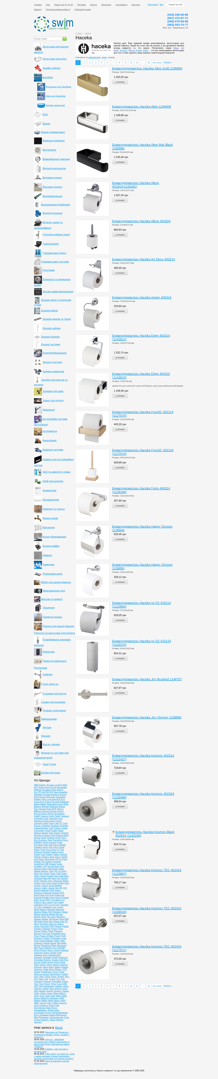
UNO (64, 984)
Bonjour (45, 811)
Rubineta (64, 950)
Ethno (46, 842)
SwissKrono (55, 974)
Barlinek (45, 806)
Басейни (48, 77)
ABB (36, 785)
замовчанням (94, 57)
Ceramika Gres (56, 818)
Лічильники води (52, 573)
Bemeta (42, 809)
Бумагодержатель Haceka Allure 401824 (141, 221)
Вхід (161, 5)
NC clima (51, 917)
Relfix (64, 943)
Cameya (44, 816)
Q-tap (63, 938)
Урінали (45, 736)
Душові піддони (50, 336)
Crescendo (39, 830)
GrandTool (38, 864)
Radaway (49, 941)
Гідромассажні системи (55, 261)
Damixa (37, 833)
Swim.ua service (41, 974)
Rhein (53, 945)
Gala (43, 854)
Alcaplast (47, 790)
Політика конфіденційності (58, 9)
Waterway (54, 998)
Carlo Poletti (54, 816)
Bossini (37, 814)
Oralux (60, 924)
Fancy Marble (59, 845)
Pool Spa (46, 933)
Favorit (44, 847)
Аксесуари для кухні (54, 59)
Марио (52, 1015)
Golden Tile (39, 861)
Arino (36, 797)
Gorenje (48, 861)
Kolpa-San (59, 895)
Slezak (56, 965)
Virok (36, 996)
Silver (36, 965)
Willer (36, 1003)
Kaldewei (44, 890)
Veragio (42, 991)
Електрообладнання (55, 353)
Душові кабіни (49, 310)
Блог (48, 5)
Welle (50, 1000)
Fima (42, 850)
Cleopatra (55, 826)
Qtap (36, 941)
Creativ (64, 828)
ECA (64, 838)
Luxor (53, 907)
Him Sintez (44, 873)
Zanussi (63, 1003)
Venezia (58, 988)
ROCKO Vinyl (50, 948)
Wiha (63, 1000)
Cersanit (38, 823)
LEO (46, 905)
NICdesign (54, 919)
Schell (55, 957)
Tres (36, 984)
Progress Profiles (42, 938)
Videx (36, 993)
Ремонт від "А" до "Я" (63, 5)
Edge (145, 50)
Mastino (37, 912)
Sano (45, 955)
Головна (38, 5)
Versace (57, 991)
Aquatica (55, 794)
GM (56, 859)
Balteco (37, 806)
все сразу (157, 62)
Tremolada (56, 981)
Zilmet (51, 1005)
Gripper (52, 864)
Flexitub (46, 852)
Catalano (65, 816)
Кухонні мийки (51, 546)
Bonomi (53, 811)
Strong (37, 972)
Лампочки (48, 564)
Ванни (46, 123)
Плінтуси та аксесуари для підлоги (54, 633)
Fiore (53, 850)
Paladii (65, 926)
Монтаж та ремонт (52, 599)
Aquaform (38, 794)
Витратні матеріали (54, 168)
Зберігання (106, 5)
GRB (46, 864)
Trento (65, 981)
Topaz (41, 979)
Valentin (58, 986)
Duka (66, 835)
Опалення (49, 607)
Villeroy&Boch (59, 993)
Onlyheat (44, 924)
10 (131, 62)
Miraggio (45, 914)
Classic (37, 826)
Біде (45, 114)
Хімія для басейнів (55, 96)
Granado (57, 861)
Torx (58, 979)
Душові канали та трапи (57, 319)
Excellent (38, 845)
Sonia (45, 967)
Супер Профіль (41, 1020)
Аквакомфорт (40, 1010)
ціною (104, 57)
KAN (51, 890)
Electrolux (57, 840)
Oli (66, 921)
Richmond (61, 945)
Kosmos (123, 50)
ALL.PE (37, 792)
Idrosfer (64, 878)
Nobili (40, 921)
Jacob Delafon (55, 885)
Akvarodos (62, 787)
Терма (52, 1020)
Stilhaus (58, 969)
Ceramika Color (41, 818)
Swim (61, 972)
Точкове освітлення (54, 710)
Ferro (55, 847)
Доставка (81, 5)
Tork (46, 979)
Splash (57, 967)
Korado (45, 897)
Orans (37, 926)
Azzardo (56, 802)
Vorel (52, 996)
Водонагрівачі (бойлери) (55, 204)
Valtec (66, 986)
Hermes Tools (47, 871)
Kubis (36, 900)
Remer (37, 945)
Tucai (59, 984)
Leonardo (64, 905)
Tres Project (44, 984)
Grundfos (38, 866)
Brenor (44, 814)
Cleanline (45, 826)
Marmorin (59, 909)
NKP (67, 919)
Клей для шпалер (53, 481)
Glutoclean (49, 859)
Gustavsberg (53, 866)
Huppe (43, 876)
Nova (51, 921)
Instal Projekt (58, 883)
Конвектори (49, 490)
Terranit (60, 976)
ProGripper (55, 938)
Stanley (64, 967)
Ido (58, 878)
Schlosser (63, 957)
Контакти (136, 5)
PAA (52, 926)
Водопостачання (52, 213)
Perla (60, 929)
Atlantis (42, 785)
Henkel (37, 871)
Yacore (43, 1003)
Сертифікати (121, 5)
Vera (36, 991)
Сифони (47, 674)
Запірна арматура (53, 371)
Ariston (42, 797)
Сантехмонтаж (56, 1017)
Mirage (37, 914)
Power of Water (47, 936)
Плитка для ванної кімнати (58, 626)
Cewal (45, 823)
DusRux (50, 838)
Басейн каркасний (55, 105)
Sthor (51, 969)
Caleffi (37, 816)
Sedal (43, 962)
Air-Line (52, 787)
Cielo (56, 823)
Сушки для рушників (53, 702)
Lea (55, 902)
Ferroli (61, 847)
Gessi (57, 857)
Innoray (37, 883)
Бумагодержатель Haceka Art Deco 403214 (143, 259)
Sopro (51, 967)
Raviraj (53, 943)
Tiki (35, 979)
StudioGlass (46, 972)
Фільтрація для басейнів (58, 86)
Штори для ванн (50, 772)
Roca (41, 948)
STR (65, 969)
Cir (61, 823)
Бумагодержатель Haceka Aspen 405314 (141, 297)
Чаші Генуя (49, 764)
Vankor (45, 988)
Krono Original (61, 897)
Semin (50, 962)
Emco (65, 840)
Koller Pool (44, 895)
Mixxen (59, 914)
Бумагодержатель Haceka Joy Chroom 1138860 (146, 717)
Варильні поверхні (54, 140)
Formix (60, 852)
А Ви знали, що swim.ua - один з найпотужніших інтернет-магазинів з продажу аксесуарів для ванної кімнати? (54, 1056)
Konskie (37, 897)
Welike (44, 1000)
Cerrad (58, 821)
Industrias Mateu (61, 881)
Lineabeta (46, 907)
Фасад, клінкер (51, 744)
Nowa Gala (59, 921)
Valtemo (37, 988)
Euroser (52, 842)
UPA (36, 986)
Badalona (64, 802)
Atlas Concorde (48, 799)
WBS (62, 998)
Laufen (50, 902)
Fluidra (53, 852)
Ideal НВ (47, 878)
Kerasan (56, 893)
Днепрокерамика (60, 1012)
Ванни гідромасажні (53, 132)
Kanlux (57, 890)
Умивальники (49, 719)
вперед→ (168, 62)
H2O (62, 866)
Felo (51, 847)
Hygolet (50, 876)
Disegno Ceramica (42, 835)
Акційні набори (51, 68)
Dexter (57, 833)
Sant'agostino (54, 955)
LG (35, 907)
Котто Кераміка (41, 1015)
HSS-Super (61, 873)
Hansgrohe (53, 869)
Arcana (63, 794)
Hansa (45, 869)
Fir (58, 850)
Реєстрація (153, 5)
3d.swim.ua (51, 785)
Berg (49, 809)
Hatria (61, 869)
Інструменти (50, 431)
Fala (51, 845)
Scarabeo (47, 957)
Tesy (67, 976)
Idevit (54, 878)
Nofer (45, 921)
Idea (56, 876)
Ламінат (47, 555)
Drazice (60, 835)
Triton (53, 984)
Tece (36, 976)
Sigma (57, 962)
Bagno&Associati (55, 804)
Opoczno (53, 924)
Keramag (47, 893)
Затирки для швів (53, 391)
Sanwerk (38, 957)
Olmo (36, 924)
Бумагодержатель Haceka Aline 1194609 (141, 106)
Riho (36, 948)
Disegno (64, 833)
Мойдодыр (61, 1015)
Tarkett (65, 974)
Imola (36, 881)
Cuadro (54, 830)
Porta (36, 936)
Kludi (36, 895)
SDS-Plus (63, 960)
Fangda (37, 847)
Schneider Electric (42, 960)
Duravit (37, 838)
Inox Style (46, 883)
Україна (59, 1020)
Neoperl (37, 919)
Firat (62, 850)
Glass (41, 859)
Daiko (61, 830)
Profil (63, 936)
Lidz (39, 907)
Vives (42, 996)
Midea (65, 912)
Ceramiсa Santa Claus (44, 821)
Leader (60, 902)
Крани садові (50, 518)
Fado (45, 845)
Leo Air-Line (53, 905)
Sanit (59, 953)
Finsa (48, 850)
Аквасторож (53, 1010)
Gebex (56, 854)
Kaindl (37, 890)
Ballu (66, 804)
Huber (36, 876)
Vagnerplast (49, 986)
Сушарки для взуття (54, 693)
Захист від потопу (53, 400)
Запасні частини (52, 362)
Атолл (48, 1012)
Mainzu (43, 909)
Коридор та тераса (54, 509)
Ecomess (42, 840)
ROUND (61, 948)
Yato (49, 1003)
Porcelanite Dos (58, 933)
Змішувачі (49, 409)
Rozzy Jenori (54, 950)
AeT (36, 787)
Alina (54, 790)
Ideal (61, 876)
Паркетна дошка (52, 617)
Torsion (52, 979)
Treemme (38, 981)
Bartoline (54, 806)
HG (55, 871)
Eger (50, 840)
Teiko (41, 976)
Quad (41, 941)
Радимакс (44, 1017)
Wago (58, 996)
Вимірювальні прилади (56, 159)
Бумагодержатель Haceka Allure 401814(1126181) (135, 184)
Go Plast (63, 859)
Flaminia (38, 852)
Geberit (49, 854)
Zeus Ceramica (41, 1005)
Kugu (42, 900)
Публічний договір (83, 9)
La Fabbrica (56, 900)
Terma (53, 976)
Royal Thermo (40, 950)
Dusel (43, 838)
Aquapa (46, 794)
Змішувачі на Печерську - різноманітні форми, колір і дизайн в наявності (52, 1034)
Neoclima (60, 917)
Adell (64, 785)
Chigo (51, 823)
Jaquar (51, 888)
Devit (51, 833)
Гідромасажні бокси (54, 253)
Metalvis (57, 912)
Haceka (88, 33)
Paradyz (38, 929)
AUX (58, 799)
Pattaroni (46, 929)
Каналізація (49, 440)
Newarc (45, 919)
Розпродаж (40, 668)
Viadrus (65, 991)
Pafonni (58, 926)
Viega (49, 993)
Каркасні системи (53, 449)
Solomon (64, 965)
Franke (37, 854)
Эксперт (38, 1022)
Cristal (47, 830)
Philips (44, 931)
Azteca (48, 802)
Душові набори (51, 328)
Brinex (51, 814)
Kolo (52, 895)
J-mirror (44, 885)
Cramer (57, 828)
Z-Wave (55, 1003)
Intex (66, 883)
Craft (51, 828)
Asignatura (60, 797)
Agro (47, 787)
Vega (51, 988)
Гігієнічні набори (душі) (56, 234)
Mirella (52, 914)
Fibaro (37, 850)
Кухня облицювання (54, 536)
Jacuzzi (37, 888)
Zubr (57, 1005)
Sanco (46, 953)
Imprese (43, 881)
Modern (37, 917)
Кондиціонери (51, 499)
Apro (56, 792)
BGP (54, 809)
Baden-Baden (40, 804)
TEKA (47, 976)
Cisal (65, 823)
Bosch (61, 811)
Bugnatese (60, 814)
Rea (59, 943)
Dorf (53, 835)
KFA (62, 893)
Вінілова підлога (52, 187)
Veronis (49, 991)
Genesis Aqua (47, 857)
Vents (65, 988)
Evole (59, 842)
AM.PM (45, 792)
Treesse (47, 981)
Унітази (47, 727)
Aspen (139, 50)
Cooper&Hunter (41, 828)
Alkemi (60, 790)
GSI (45, 866)
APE (51, 792)
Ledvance (38, 905)
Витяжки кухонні (52, 177)
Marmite (51, 909)
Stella (45, 969)
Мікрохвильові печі (54, 590)
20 (149, 62)
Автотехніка (39, 1008)
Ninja (62, 919)
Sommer (38, 967)
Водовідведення (52, 196)
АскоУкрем (39, 1012)
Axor (42, 802)
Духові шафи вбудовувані (58, 291)
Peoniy (54, 929)
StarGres (38, 969)
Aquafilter (63, 792)
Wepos (57, 1000)
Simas (43, 965)
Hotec (53, 873)
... (143, 62)
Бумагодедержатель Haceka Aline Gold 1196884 (147, 68)
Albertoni (38, 790)
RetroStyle (45, 945)
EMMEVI (38, 842)
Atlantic (37, 799)
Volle (47, 996)
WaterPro (45, 998)
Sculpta (55, 960)
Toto (63, 979)
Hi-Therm (62, 871)
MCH (50, 912)
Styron (56, 972)
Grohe (59, 864)
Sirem (49, 965)
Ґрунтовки (49, 270)
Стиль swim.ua (49, 684)
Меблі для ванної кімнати (56, 582)
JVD (65, 888)
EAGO (58, 838)
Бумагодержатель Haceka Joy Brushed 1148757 (147, 679)
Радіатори (49, 651)
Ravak (46, 943)
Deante (45, 833)
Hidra (36, 873)
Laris (43, 902)
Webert (37, 1000)
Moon (44, 917)
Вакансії (37, 9)
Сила (66, 1017)
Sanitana (38, 955)
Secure (37, 962)
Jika (57, 888)
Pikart (50, 931)
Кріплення (49, 527)
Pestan (37, 931)
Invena (37, 885)
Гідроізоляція (51, 243)
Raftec (57, 941)
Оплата (93, 5)
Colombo (64, 826)
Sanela (53, 953)
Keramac (38, 893)
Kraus (52, 897)
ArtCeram (50, 797)
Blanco (60, 809)
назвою (111, 57)
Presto (57, 936)
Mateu (45, 912)
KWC (47, 900)
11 (137, 62)
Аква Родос (51, 1008)
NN (35, 921)
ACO (59, 785)
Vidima (43, 993)
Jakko (44, 888)
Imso (50, 881)
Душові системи (50, 344)
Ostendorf (44, 926)
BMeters (38, 811)
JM (60, 888)
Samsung (38, 953)
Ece (36, 840)
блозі (58, 1027)
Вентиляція (49, 150)
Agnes (41, 787)
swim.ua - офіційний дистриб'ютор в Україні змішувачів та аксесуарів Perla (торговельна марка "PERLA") (52, 1043)
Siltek (62, 962)
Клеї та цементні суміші (56, 472)
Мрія (36, 1017)
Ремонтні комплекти (54, 661)
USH (41, 986)
